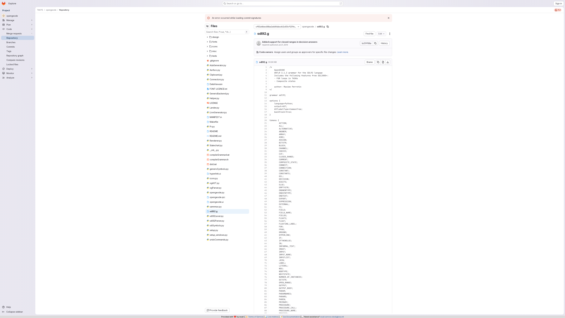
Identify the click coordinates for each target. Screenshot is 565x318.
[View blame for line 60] (256, 232)
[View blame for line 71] (256, 263)
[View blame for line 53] (256, 212)
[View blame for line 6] (256, 81)
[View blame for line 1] (256, 67)
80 (265, 288)
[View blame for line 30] (256, 148)
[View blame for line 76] (256, 277)
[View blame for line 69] (256, 257)
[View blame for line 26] (256, 137)
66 (265, 249)
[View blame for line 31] (256, 151)
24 (265, 131)
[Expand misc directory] (207, 51)
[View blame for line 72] (256, 265)
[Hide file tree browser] (207, 26)
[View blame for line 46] (256, 193)
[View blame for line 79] (256, 285)
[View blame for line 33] (256, 156)
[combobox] (227, 32)
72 (265, 266)
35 (265, 162)
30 (265, 148)
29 (265, 145)
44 (265, 187)
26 (265, 137)
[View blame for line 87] (256, 307)
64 (265, 243)
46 (265, 193)
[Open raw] (383, 62)
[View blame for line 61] (256, 235)
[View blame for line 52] (256, 209)
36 (265, 165)
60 (265, 232)
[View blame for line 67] (256, 251)
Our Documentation (291, 317)
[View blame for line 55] (256, 218)
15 (265, 106)
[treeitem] (227, 37)
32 (265, 154)
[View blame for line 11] (256, 95)
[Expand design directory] (207, 37)
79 (265, 285)
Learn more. (343, 52)
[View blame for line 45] (256, 190)
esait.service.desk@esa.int (332, 317)
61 (265, 235)
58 (265, 226)
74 (265, 271)
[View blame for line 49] (256, 201)
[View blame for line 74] (256, 271)
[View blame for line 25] (256, 134)
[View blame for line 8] (256, 86)
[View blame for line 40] (256, 176)
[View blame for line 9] (256, 89)
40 (265, 176)
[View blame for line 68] (256, 254)
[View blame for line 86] (256, 305)
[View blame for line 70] (256, 260)
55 (265, 218)
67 (265, 252)
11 (265, 95)
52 (265, 210)
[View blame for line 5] (256, 78)
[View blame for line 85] (256, 302)
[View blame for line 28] (256, 142)
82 (265, 294)
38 (265, 170)
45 (265, 190)
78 (265, 282)
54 (265, 215)
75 (265, 274)
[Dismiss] (388, 18)
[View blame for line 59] (256, 229)
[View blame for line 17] (256, 112)
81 (265, 291)
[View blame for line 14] (256, 103)
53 (265, 212)
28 (265, 142)
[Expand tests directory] (207, 56)
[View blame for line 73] (256, 268)
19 (265, 117)
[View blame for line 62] (256, 237)
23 (265, 128)
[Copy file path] (327, 26)
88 (265, 310)
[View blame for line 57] (256, 223)
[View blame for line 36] (256, 165)
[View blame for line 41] (256, 179)
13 (265, 101)
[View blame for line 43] (256, 184)
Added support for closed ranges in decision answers (289, 42)
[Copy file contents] (378, 62)
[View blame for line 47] (256, 195)
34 (265, 159)
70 (265, 260)
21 (265, 123)
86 (265, 305)
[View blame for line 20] (256, 120)
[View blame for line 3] (256, 72)
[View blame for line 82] (256, 293)
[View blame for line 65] (256, 246)
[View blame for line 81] (256, 291)
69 (265, 257)
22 (265, 126)
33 (265, 156)
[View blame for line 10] (256, 92)
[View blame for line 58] (256, 226)
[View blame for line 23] (256, 128)
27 (265, 140)
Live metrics (273, 317)
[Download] (387, 62)
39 (265, 173)
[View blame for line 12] (256, 98)
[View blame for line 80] (256, 288)
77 (265, 280)
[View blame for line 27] (256, 140)
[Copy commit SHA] (375, 43)
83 (265, 296)
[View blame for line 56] (256, 221)
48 (265, 198)
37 (265, 168)
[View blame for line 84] (256, 299)
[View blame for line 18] (256, 114)
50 (265, 204)
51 (265, 207)
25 (265, 134)
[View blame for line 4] (256, 75)
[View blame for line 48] (256, 198)
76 (265, 277)
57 (265, 224)
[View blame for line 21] (256, 123)
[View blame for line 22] (256, 126)
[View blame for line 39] (256, 173)
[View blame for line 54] (256, 215)
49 (265, 201)
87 (265, 308)
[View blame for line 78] (256, 282)
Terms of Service (255, 317)
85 (265, 302)
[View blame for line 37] (256, 168)
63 (265, 240)
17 (265, 112)
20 (265, 120)
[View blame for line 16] (256, 109)
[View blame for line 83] (256, 296)
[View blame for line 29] (256, 145)
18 (265, 115)
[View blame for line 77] (256, 279)
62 (265, 238)
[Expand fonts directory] (207, 42)
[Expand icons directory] (207, 46)
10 (265, 92)
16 (265, 109)
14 (265, 103)
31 (265, 151)
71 (265, 263)
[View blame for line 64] (256, 243)
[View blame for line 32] (256, 154)
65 (265, 246)
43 (265, 184)
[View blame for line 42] (256, 181)
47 (265, 196)
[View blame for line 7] (256, 84)
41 (265, 179)
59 (265, 229)
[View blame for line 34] (256, 159)
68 (265, 254)
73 (265, 268)
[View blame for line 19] (256, 117)
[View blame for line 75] (256, 274)
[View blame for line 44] (256, 187)
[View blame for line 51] (256, 207)
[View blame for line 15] (256, 106)
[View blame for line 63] (256, 240)
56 (265, 221)
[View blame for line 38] (256, 170)
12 (265, 98)
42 (265, 182)
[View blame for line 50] (256, 204)
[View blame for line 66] (256, 249)
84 (265, 299)
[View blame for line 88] (256, 310)
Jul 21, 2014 (283, 45)
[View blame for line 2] (256, 70)
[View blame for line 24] (256, 131)
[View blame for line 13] (256, 100)
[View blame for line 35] (256, 162)
